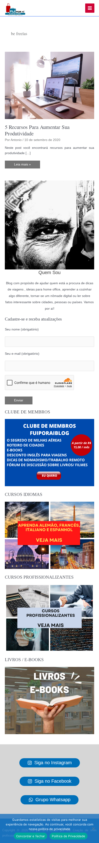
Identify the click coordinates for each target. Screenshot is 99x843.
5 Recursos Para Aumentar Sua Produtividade (37, 130)
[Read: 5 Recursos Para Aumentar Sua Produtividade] (49, 85)
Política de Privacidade (68, 836)
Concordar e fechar (30, 836)
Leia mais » (24, 165)
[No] (93, 828)
